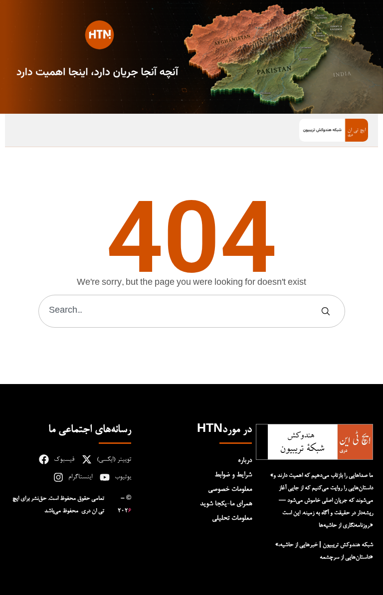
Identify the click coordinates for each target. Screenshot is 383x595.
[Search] (328, 311)
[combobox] (180, 311)
